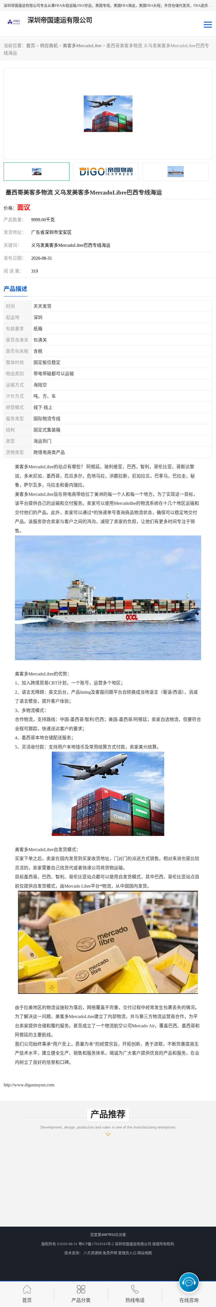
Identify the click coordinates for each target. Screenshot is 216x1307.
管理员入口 (127, 1253)
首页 (30, 45)
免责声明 (110, 1253)
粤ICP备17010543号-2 (96, 1244)
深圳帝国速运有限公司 (133, 1244)
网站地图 (144, 1253)
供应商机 (49, 45)
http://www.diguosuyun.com (29, 1084)
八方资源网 (93, 1253)
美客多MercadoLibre (82, 45)
